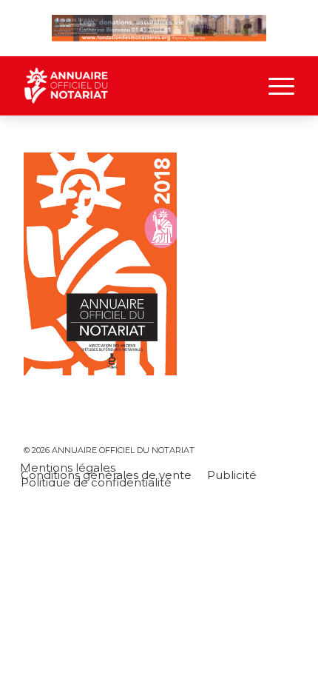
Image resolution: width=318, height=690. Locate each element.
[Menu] (274, 85)
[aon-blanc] (132, 85)
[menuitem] (274, 85)
